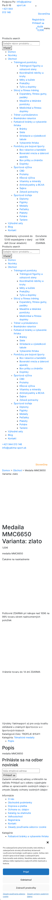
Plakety (23, 212)
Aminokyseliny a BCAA (31, 184)
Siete (22, 132)
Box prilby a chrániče (31, 160)
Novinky (12, 55)
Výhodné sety (15, 223)
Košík (40, 26)
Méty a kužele (27, 79)
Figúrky (23, 202)
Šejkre (22, 188)
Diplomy (24, 198)
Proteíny (24, 174)
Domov (12, 51)
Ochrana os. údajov (18, 809)
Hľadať (7, 47)
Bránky (23, 128)
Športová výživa (23, 167)
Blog (10, 226)
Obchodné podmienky (20, 802)
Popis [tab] (11, 740)
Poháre (23, 216)
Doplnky (24, 163)
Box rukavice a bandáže (32, 149)
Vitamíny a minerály (30, 181)
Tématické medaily (24, 737)
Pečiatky (24, 209)
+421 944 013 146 (12, 444)
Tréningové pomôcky (25, 62)
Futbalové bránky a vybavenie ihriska (28, 836)
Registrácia (38, 19)
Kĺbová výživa (27, 177)
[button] (47, 842)
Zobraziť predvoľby (26, 887)
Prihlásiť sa (38, 23)
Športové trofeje (23, 195)
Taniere (23, 219)
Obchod (12, 58)
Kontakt (12, 230)
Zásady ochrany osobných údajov (38, 895)
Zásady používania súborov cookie (14, 895)
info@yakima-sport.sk (14, 447)
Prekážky (24, 83)
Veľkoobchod (15, 816)
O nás (11, 799)
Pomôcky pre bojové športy (29, 146)
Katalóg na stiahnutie (19, 813)
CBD (21, 170)
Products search (11, 38)
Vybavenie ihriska (29, 142)
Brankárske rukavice (25, 118)
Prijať (26, 871)
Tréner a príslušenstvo (26, 114)
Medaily (23, 205)
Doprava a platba (17, 806)
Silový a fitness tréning (26, 90)
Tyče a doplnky (27, 86)
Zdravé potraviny (28, 191)
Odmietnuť (26, 879)
